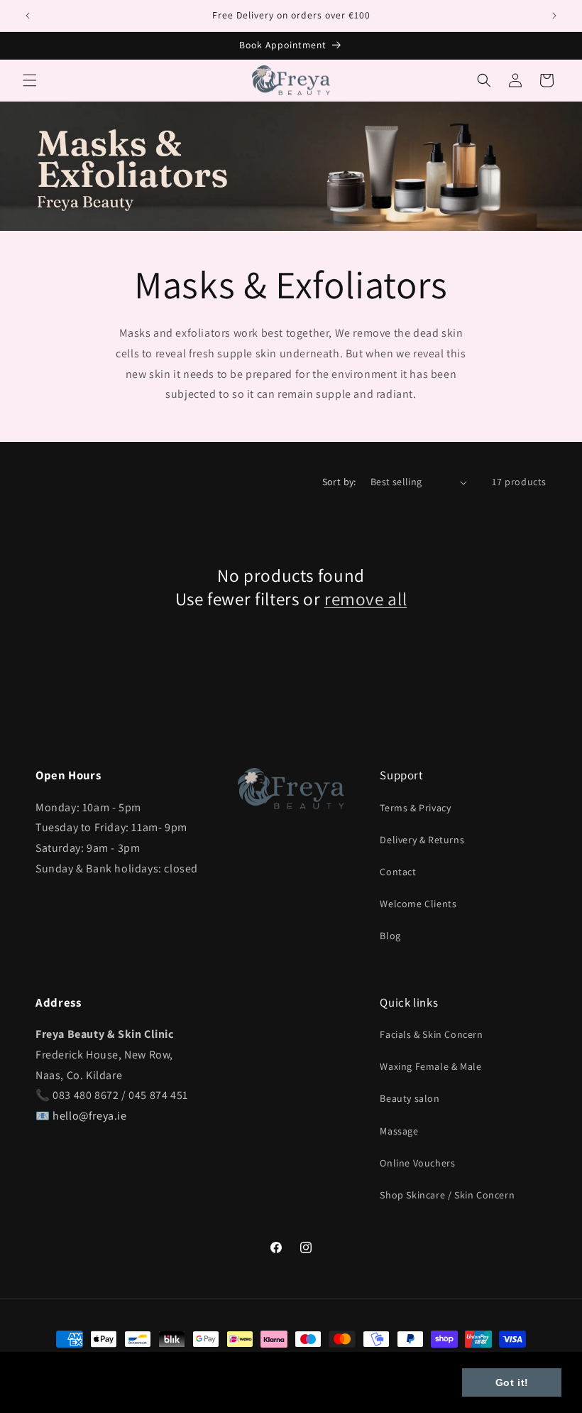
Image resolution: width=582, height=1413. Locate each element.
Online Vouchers (417, 1163)
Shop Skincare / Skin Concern (447, 1195)
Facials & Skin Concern (431, 1034)
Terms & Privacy (415, 807)
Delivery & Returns (422, 839)
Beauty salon (409, 1098)
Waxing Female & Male (430, 1066)
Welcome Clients (418, 903)
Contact (398, 871)
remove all (365, 599)
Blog (390, 935)
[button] (29, 80)
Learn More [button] (53, 1391)
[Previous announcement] (27, 15)
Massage (399, 1131)
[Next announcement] (554, 15)
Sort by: (339, 481)
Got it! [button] (512, 1382)
